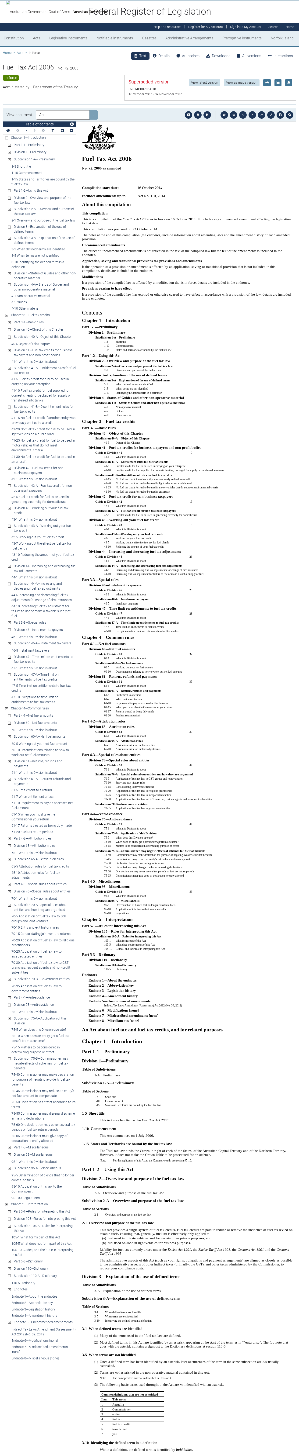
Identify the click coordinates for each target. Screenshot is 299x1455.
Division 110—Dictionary (31, 1268)
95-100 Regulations (25, 1198)
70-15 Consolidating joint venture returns (41, 934)
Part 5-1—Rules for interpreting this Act (42, 1211)
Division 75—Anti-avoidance (34, 1004)
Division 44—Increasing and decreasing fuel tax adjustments (45, 568)
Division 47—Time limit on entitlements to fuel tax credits (43, 659)
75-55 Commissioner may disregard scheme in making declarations (43, 1116)
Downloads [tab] (221, 56)
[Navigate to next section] (252, 115)
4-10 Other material (25, 308)
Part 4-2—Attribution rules (32, 838)
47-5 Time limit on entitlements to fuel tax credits (41, 688)
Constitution (14, 38)
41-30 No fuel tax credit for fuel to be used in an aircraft (43, 459)
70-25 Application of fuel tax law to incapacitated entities (36, 954)
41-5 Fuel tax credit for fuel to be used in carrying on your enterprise (40, 381)
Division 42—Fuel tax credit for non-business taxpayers (39, 470)
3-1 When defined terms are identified (38, 249)
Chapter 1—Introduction (28, 137)
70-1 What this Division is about (34, 898)
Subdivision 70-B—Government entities (42, 979)
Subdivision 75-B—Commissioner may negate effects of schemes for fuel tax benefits (41, 1063)
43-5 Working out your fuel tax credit (37, 537)
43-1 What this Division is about (34, 519)
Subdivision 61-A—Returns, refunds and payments (42, 781)
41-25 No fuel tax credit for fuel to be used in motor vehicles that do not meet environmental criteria (43, 445)
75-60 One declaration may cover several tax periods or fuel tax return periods (43, 1127)
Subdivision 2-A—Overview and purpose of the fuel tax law (44, 211)
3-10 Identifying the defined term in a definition (37, 264)
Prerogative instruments (242, 38)
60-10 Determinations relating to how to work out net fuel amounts (40, 752)
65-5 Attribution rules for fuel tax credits (40, 866)
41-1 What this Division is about (34, 361)
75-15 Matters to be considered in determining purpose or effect (35, 1049)
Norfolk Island (282, 38)
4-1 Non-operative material (30, 296)
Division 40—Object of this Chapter (38, 329)
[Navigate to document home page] (8, 130)
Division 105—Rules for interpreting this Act (45, 1218)
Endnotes (21, 1289)
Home (7, 53)
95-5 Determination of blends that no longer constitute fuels (42, 1177)
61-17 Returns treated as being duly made (41, 825)
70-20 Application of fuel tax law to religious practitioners (43, 942)
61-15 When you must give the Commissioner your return (33, 816)
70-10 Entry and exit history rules (35, 927)
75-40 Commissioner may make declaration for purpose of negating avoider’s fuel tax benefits (42, 1079)
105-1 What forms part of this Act (35, 1237)
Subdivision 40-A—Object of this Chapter (43, 337)
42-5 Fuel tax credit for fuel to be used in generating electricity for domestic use (40, 499)
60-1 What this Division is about (34, 730)
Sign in (245, 27)
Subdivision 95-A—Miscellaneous (37, 1168)
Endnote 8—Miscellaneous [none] (35, 1358)
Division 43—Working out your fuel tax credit (41, 510)
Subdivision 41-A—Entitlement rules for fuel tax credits (45, 370)
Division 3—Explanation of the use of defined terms (40, 229)
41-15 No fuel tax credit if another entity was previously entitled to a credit (43, 420)
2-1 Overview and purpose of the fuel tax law (43, 220)
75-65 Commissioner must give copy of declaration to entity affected (39, 1138)
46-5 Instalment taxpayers (30, 650)
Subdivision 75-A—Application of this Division (40, 1020)
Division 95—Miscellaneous (33, 1154)
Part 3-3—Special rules (30, 622)
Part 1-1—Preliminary (29, 145)
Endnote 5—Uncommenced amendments (43, 1322)
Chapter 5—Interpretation (29, 1204)
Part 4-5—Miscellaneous (31, 1147)
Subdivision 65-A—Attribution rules (39, 859)
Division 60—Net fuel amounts (35, 723)
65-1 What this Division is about (34, 853)
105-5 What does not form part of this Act (41, 1243)
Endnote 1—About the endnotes (34, 1296)
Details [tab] (164, 56)
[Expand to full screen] (271, 115)
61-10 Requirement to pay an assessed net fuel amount (42, 805)
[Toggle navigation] (72, 124)
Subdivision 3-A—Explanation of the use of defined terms (44, 240)
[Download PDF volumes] (198, 115)
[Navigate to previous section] (243, 115)
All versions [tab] (251, 56)
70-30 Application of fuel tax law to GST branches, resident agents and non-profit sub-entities (40, 967)
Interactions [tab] (283, 56)
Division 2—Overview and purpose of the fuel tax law (42, 200)
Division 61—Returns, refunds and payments (38, 763)
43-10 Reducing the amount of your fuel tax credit (42, 557)
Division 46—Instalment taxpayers (38, 630)
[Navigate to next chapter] (261, 115)
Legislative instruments (68, 38)
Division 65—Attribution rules (34, 845)
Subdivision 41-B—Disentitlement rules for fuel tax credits (44, 409)
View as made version (241, 82)
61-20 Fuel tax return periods (32, 832)
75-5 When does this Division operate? (38, 1029)
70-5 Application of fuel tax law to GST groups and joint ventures (39, 918)
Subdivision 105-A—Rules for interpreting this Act (43, 1228)
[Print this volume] (280, 115)
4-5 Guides (19, 302)
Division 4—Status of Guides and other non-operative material (45, 275)
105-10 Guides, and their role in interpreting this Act (42, 1252)
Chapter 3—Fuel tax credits (30, 315)
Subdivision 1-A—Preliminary (34, 159)
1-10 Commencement (27, 173)
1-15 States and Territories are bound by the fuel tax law (43, 181)
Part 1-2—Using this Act (31, 190)
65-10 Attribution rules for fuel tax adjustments (35, 875)
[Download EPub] (188, 115)
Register (205, 27)
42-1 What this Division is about (34, 479)
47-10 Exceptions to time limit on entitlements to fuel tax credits (34, 699)
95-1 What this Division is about (34, 1162)
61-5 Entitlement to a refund (31, 790)
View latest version (204, 82)
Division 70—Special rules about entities (42, 891)
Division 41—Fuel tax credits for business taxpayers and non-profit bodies (43, 352)
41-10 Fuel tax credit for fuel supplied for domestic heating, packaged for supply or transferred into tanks (41, 395)
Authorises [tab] (190, 56)
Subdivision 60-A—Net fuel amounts (39, 736)
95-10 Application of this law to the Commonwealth (36, 1189)
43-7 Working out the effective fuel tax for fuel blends (41, 546)
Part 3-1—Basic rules (29, 322)
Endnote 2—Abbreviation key (32, 1303)
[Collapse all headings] (71, 130)
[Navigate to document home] (224, 115)
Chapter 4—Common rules (30, 708)
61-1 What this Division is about (34, 772)
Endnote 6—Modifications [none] (34, 1340)
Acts (36, 38)
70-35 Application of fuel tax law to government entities (36, 988)
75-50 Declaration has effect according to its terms (43, 1104)
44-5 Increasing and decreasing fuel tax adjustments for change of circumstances (41, 597)
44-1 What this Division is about (34, 577)
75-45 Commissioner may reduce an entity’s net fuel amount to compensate (42, 1093)
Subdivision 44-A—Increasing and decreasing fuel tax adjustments (38, 586)
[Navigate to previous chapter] (233, 115)
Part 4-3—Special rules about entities (40, 884)
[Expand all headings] (62, 130)
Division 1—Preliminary (30, 152)
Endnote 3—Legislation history (33, 1309)
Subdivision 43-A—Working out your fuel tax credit (42, 528)
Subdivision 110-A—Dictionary (35, 1276)
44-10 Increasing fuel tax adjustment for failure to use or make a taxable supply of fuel (41, 611)
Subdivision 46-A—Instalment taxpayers (42, 643)
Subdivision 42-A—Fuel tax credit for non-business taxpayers (43, 488)
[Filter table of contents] (53, 130)
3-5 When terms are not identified (35, 255)
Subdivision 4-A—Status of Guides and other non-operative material (41, 287)
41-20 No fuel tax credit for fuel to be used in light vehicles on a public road (43, 431)
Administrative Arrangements (189, 38)
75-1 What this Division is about (34, 1012)
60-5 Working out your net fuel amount (39, 744)
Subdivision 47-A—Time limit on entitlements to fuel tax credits (36, 677)
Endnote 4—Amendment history (34, 1315)
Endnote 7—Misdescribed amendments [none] (39, 1349)
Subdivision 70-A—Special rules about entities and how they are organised (41, 907)
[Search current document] (289, 115)
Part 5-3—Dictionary (28, 1261)
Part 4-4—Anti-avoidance (32, 997)
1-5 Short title (21, 166)
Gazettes (149, 38)
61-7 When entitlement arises (32, 796)
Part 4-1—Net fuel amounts (33, 715)
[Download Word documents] (207, 115)
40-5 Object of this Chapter (30, 344)
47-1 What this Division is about (34, 668)
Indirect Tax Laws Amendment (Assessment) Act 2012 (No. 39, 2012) (43, 1331)
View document (19, 115)
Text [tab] (142, 56)
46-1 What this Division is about (34, 637)
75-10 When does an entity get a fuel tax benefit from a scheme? (40, 1038)
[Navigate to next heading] (35, 130)
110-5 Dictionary (23, 1283)
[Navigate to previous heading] (26, 130)
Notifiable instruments (114, 38)
